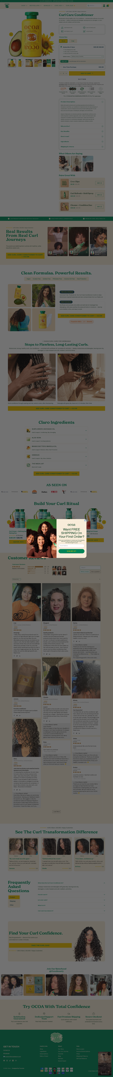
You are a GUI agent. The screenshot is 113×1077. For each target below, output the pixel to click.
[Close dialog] (85, 520)
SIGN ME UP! (71, 551)
